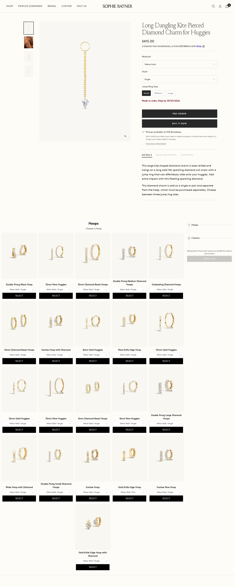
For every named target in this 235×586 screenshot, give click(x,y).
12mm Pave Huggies (56, 284)
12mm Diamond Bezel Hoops (19, 350)
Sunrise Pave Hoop (166, 487)
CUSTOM (66, 6)
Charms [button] (196, 238)
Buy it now (179, 123)
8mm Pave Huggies (130, 418)
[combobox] (180, 64)
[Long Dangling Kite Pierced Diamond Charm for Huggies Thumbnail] (29, 28)
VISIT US (82, 6)
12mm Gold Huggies (19, 418)
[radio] (146, 93)
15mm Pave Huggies (56, 418)
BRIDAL (52, 6)
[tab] (147, 155)
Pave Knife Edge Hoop (129, 350)
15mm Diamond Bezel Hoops (93, 284)
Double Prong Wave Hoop (19, 284)
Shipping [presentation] (187, 155)
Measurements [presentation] (166, 155)
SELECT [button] (19, 295)
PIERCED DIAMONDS (30, 6)
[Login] (220, 6)
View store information (156, 144)
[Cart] (227, 6)
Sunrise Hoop (93, 487)
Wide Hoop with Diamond (19, 487)
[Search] (213, 6)
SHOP (9, 6)
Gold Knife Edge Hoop (129, 487)
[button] (209, 225)
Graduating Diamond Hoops (166, 284)
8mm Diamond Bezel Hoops (92, 418)
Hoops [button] (195, 225)
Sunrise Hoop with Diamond (55, 350)
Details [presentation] (147, 155)
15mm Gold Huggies (166, 350)
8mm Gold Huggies (93, 350)
